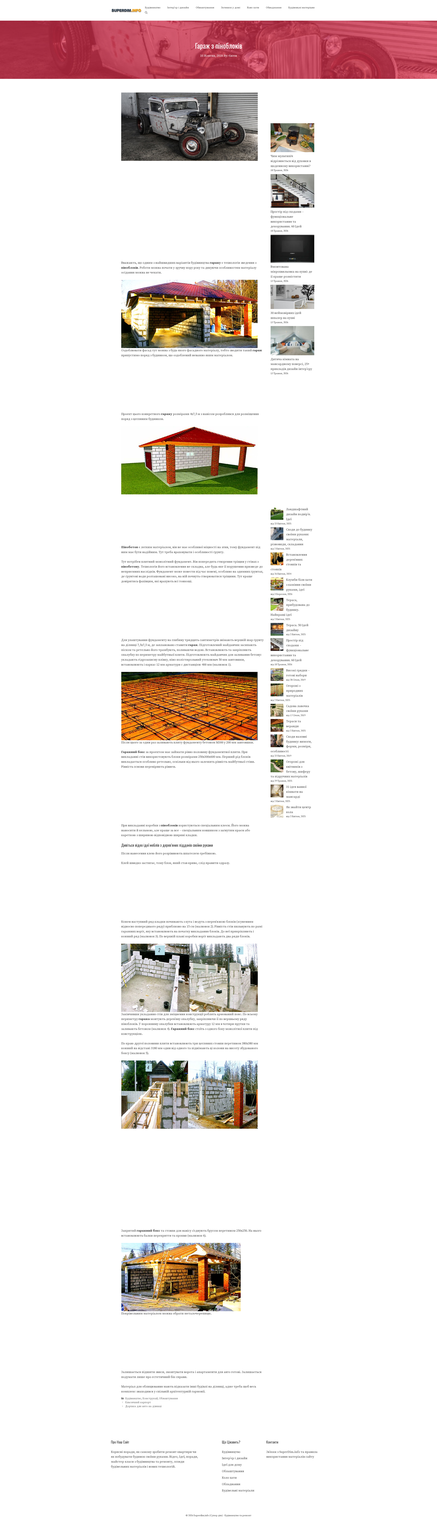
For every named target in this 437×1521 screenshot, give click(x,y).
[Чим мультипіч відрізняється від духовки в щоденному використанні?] (292, 138)
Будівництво (152, 7)
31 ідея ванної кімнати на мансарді (296, 792)
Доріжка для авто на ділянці (143, 1406)
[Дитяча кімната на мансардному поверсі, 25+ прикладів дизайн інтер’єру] (292, 341)
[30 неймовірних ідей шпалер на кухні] (292, 298)
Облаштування (205, 7)
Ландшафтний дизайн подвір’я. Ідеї (298, 514)
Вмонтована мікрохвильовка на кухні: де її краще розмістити (291, 272)
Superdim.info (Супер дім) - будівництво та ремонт (222, 1515)
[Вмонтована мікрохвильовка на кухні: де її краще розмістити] (292, 250)
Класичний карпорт (138, 1402)
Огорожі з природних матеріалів (294, 691)
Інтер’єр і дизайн (178, 7)
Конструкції (150, 1398)
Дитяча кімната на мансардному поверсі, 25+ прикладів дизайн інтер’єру (291, 364)
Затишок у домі (230, 7)
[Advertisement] (192, 186)
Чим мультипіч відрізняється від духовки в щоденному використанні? (291, 161)
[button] (146, 12)
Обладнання (273, 7)
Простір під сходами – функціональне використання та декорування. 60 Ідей (290, 650)
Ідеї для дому (232, 1465)
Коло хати (253, 7)
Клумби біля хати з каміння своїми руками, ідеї (299, 585)
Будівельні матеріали (301, 7)
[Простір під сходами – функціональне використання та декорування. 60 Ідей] (292, 191)
